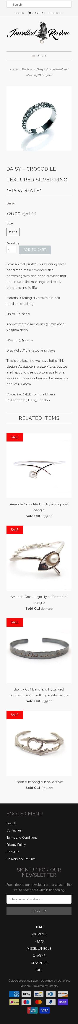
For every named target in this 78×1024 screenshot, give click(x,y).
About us (12, 852)
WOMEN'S (39, 934)
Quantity (12, 243)
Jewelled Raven (29, 980)
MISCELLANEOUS (39, 948)
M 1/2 (13, 232)
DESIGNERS (39, 963)
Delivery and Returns (21, 859)
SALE (39, 970)
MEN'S (39, 941)
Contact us (13, 830)
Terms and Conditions (21, 837)
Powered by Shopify (45, 985)
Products (27, 69)
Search (11, 823)
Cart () (38, 13)
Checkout (55, 13)
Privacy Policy (16, 844)
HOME (39, 927)
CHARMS (39, 956)
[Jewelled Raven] (39, 34)
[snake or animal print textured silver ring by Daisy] (39, 118)
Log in (19, 13)
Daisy (10, 203)
